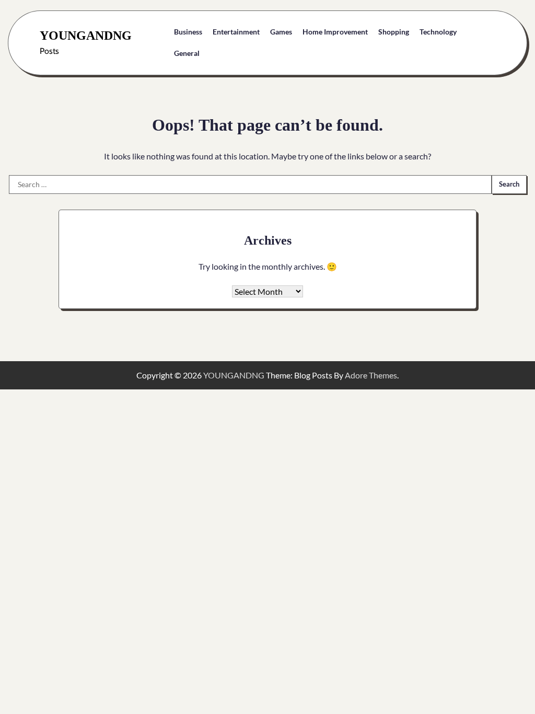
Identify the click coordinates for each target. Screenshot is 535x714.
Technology (438, 31)
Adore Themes (371, 375)
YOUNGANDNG (86, 35)
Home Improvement (335, 31)
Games (281, 31)
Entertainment (236, 31)
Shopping (393, 31)
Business (188, 31)
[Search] (487, 43)
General (187, 53)
